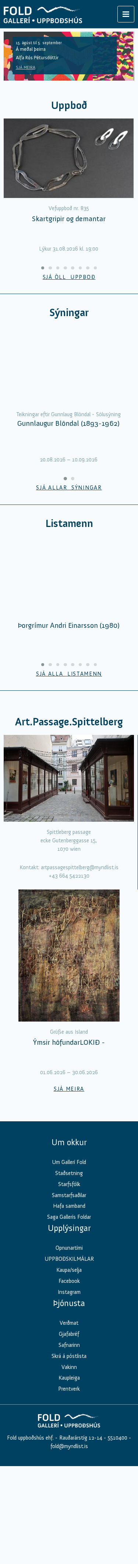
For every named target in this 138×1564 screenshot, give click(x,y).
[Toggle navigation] (125, 14)
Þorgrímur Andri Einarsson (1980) (69, 679)
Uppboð (69, 105)
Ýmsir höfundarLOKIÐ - (69, 1096)
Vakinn (69, 1421)
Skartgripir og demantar (69, 218)
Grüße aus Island (69, 1085)
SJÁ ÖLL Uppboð (69, 277)
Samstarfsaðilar (69, 1249)
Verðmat (69, 1376)
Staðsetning (69, 1227)
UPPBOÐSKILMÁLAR (69, 1312)
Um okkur (69, 1196)
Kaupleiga (69, 1432)
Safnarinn (69, 1398)
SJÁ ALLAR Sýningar (69, 541)
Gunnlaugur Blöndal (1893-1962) (68, 477)
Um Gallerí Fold (69, 1216)
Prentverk (69, 1443)
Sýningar (69, 312)
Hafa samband (69, 1260)
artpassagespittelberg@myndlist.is (79, 921)
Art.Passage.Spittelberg (69, 775)
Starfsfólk (69, 1238)
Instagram (69, 1345)
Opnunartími (69, 1302)
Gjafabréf (69, 1387)
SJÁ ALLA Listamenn (69, 727)
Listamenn (69, 577)
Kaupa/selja (69, 1323)
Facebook (69, 1334)
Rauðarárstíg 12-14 (80, 1491)
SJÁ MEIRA (25, 67)
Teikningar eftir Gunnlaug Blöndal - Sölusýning (68, 468)
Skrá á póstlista (69, 1409)
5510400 (117, 1491)
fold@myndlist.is (69, 1500)
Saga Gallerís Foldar (69, 1271)
